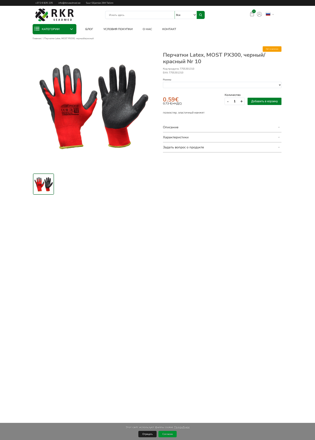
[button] (54, 15)
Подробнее (182, 427)
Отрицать (147, 434)
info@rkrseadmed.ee (69, 3)
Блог (89, 29)
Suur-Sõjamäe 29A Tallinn (99, 3)
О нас (147, 29)
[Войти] (259, 14)
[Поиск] (201, 15)
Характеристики (176, 137)
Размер (167, 79)
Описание (170, 127)
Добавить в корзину (264, 101)
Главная (37, 38)
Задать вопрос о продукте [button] (183, 147)
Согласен (167, 434)
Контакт (169, 29)
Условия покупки (118, 29)
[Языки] (268, 14)
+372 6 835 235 (44, 3)
